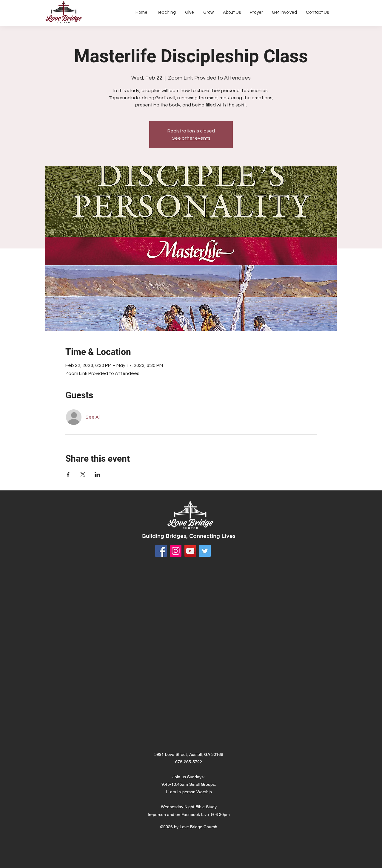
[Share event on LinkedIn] (97, 474)
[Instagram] (175, 551)
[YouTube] (190, 551)
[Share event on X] (83, 474)
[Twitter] (205, 551)
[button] (231, 12)
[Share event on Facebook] (68, 474)
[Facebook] (161, 551)
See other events (191, 138)
